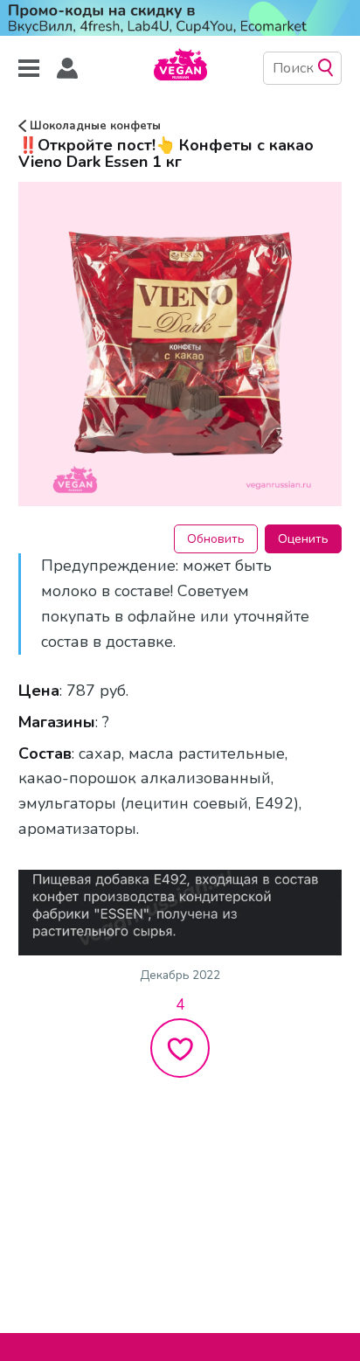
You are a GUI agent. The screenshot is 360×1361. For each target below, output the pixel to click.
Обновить (216, 539)
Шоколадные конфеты (93, 126)
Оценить (303, 539)
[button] (67, 69)
